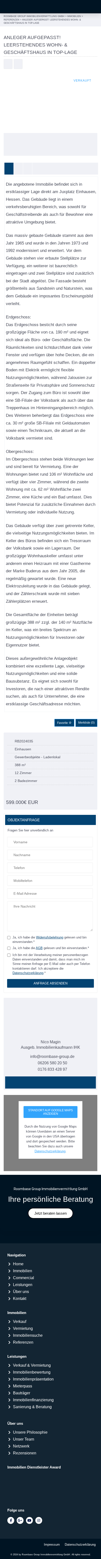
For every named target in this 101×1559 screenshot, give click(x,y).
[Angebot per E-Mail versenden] (18, 64)
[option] (50, 102)
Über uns (15, 1423)
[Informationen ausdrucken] (8, 64)
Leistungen (16, 1356)
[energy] (27, 169)
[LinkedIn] (55, 1082)
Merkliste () (86, 722)
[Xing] (45, 1082)
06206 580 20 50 (52, 1063)
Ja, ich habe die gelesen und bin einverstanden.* (50, 939)
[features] (36, 169)
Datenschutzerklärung (28, 973)
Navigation (16, 1255)
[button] (92, 6)
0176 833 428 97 (52, 1069)
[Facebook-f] (10, 1520)
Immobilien (16, 1313)
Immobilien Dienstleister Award (34, 1467)
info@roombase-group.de (52, 1056)
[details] (18, 169)
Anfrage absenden (50, 983)
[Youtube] (29, 1520)
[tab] (9, 169)
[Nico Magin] (50, 1019)
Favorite (63, 723)
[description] (9, 169)
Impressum (52, 1544)
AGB (39, 948)
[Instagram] (38, 1520)
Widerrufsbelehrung (49, 937)
